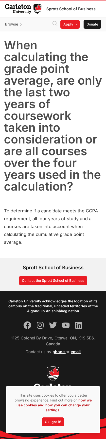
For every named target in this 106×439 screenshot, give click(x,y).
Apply (68, 24)
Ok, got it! (53, 422)
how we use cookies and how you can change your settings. (54, 405)
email (76, 351)
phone (59, 351)
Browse (11, 24)
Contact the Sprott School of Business (53, 280)
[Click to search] (55, 24)
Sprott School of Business (71, 8)
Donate (92, 24)
